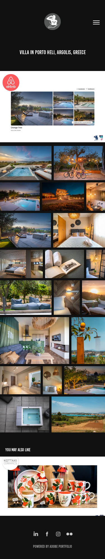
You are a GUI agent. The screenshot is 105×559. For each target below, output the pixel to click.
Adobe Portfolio (61, 546)
